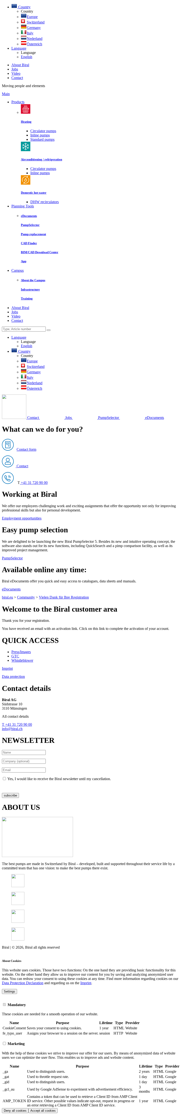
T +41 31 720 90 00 (17, 724)
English (26, 57)
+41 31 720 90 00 (34, 483)
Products (17, 102)
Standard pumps (42, 139)
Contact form (26, 449)
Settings (9, 991)
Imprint (7, 668)
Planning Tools (22, 206)
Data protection (13, 677)
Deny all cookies (15, 1110)
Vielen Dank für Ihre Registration (64, 597)
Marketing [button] (16, 1044)
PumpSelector (12, 558)
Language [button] (18, 48)
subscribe (10, 795)
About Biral (20, 65)
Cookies (8, 952)
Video (15, 73)
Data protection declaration (22, 787)
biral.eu (7, 597)
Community (26, 597)
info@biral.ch (12, 729)
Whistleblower (22, 660)
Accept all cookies (43, 1110)
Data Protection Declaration (22, 983)
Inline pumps (40, 135)
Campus (17, 270)
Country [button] (24, 7)
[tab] (91, 1004)
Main (6, 94)
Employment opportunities (21, 518)
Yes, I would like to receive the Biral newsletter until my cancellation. (59, 779)
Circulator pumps (43, 131)
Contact (17, 78)
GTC (15, 656)
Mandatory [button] (16, 1005)
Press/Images (21, 652)
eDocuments (11, 589)
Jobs (14, 69)
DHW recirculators (44, 202)
